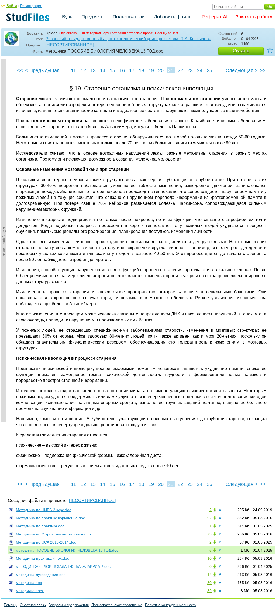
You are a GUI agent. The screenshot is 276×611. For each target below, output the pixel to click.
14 (102, 70)
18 (141, 70)
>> (263, 70)
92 (209, 518)
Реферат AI (214, 16)
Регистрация (31, 6)
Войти (11, 6)
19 (151, 70)
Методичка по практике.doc (40, 526)
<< (20, 70)
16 (122, 70)
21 (170, 70)
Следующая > (242, 70)
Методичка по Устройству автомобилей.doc (54, 534)
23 (190, 70)
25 (209, 70)
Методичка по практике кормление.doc (50, 518)
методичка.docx (30, 591)
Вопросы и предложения (69, 605)
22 (180, 70)
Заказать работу (254, 16)
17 (131, 70)
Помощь (10, 605)
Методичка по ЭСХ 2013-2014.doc (46, 542)
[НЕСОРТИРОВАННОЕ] (70, 45)
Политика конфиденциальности (170, 605)
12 (83, 70)
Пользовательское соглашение (116, 605)
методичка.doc (29, 583)
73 (209, 534)
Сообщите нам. (167, 33)
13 (93, 70)
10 (209, 558)
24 (199, 70)
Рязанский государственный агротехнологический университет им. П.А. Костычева (128, 38)
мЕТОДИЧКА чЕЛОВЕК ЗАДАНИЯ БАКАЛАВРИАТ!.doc (63, 566)
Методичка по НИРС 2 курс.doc (43, 510)
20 (161, 70)
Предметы (93, 16)
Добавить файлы (173, 16)
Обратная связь (33, 605)
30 (209, 583)
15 (112, 70)
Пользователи (129, 16)
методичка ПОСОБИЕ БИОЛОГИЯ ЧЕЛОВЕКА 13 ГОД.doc (67, 550)
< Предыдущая (42, 70)
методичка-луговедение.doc (40, 574)
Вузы (67, 16)
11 (73, 70)
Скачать (241, 51)
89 (209, 591)
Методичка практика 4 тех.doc (42, 558)
